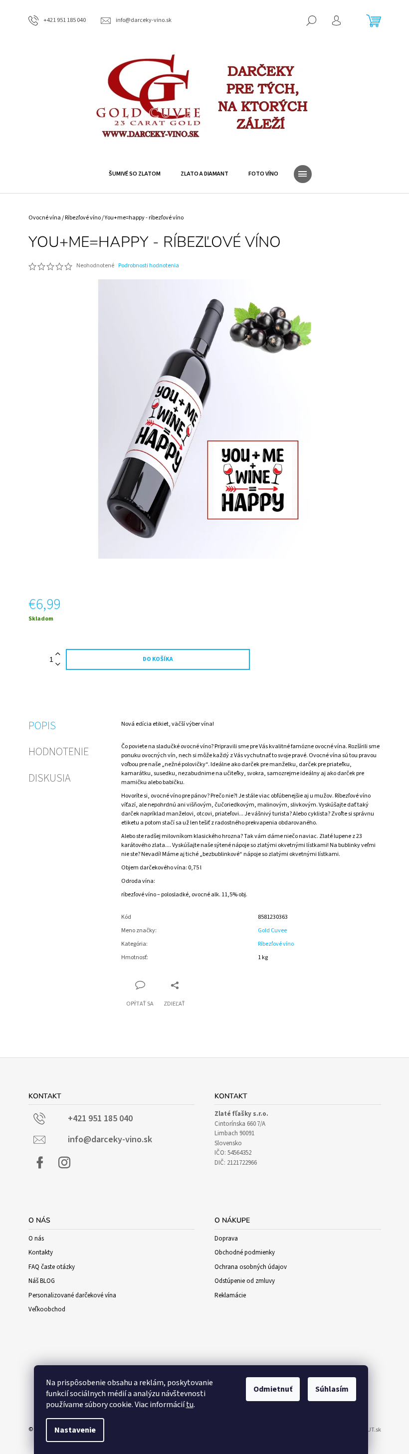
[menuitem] (135, 174)
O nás (36, 1238)
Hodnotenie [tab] (58, 752)
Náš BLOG (41, 1280)
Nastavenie (75, 1430)
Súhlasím (332, 1389)
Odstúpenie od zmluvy (244, 1280)
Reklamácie (230, 1295)
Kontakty (40, 1252)
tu (190, 1404)
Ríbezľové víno (276, 944)
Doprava (226, 1238)
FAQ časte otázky (51, 1266)
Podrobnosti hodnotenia (148, 266)
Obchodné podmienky (244, 1252)
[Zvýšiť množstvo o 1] (58, 654)
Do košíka (158, 659)
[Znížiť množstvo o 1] (58, 664)
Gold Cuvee (272, 930)
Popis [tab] (42, 726)
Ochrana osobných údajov (250, 1266)
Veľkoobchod (46, 1309)
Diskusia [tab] (49, 778)
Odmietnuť (272, 1389)
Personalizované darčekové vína (72, 1295)
